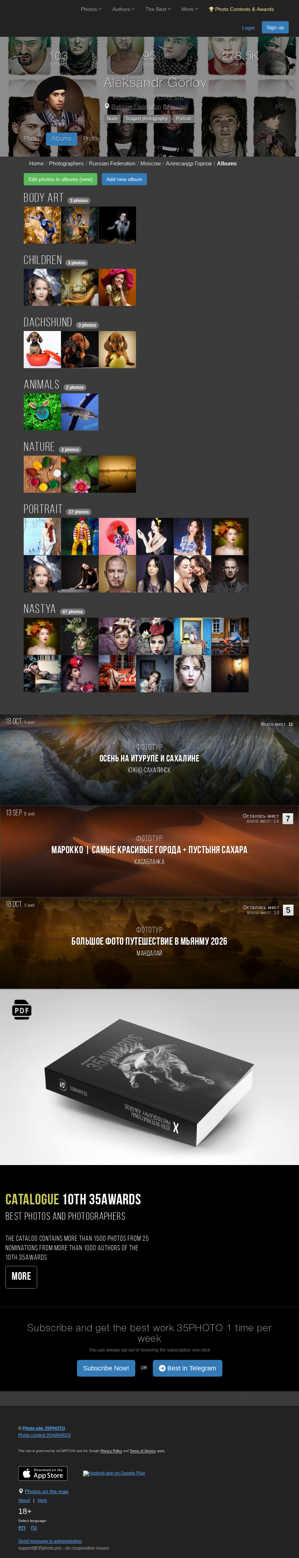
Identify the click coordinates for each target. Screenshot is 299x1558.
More (21, 1277)
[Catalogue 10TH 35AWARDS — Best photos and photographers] (149, 1076)
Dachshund (48, 323)
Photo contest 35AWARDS (44, 1435)
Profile (92, 139)
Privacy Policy (111, 1451)
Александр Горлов (189, 163)
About (24, 1500)
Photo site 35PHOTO (44, 1428)
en (22, 1527)
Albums (61, 139)
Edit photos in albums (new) (60, 179)
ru (34, 1527)
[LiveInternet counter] (34, 1442)
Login (248, 27)
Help (42, 1500)
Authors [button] (122, 9)
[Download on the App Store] (50, 1473)
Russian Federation (136, 107)
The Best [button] (156, 9)
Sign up (275, 27)
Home (36, 163)
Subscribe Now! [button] (106, 1368)
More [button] (188, 9)
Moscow (175, 107)
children (43, 261)
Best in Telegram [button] (191, 1368)
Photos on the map (47, 1491)
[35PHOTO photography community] (39, 9)
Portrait (183, 118)
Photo (32, 139)
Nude (112, 118)
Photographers (66, 163)
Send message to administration (50, 1541)
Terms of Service (143, 1451)
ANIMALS (42, 385)
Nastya (40, 610)
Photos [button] (89, 9)
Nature (39, 448)
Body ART (44, 199)
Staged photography (147, 118)
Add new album (124, 179)
